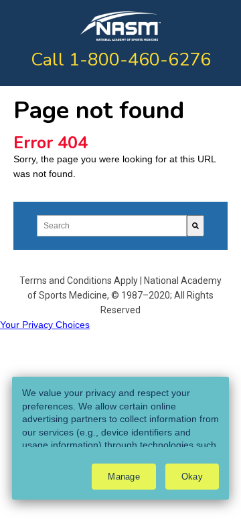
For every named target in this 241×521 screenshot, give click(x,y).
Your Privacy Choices (45, 324)
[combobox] (112, 225)
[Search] (195, 225)
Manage (124, 477)
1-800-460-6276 (140, 59)
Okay (192, 477)
